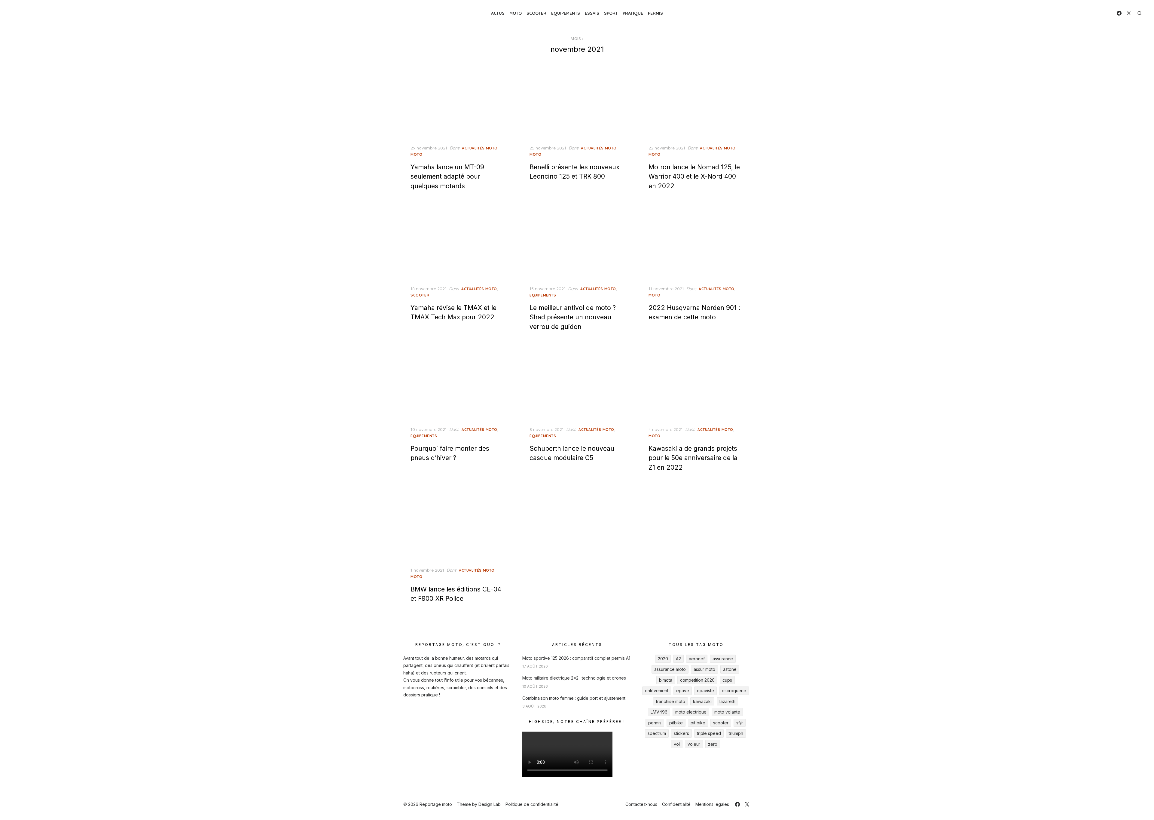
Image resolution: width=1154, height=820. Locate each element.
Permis (655, 13)
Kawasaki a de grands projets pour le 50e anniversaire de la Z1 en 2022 (693, 458)
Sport (611, 13)
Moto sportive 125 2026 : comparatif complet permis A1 (576, 658)
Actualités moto (480, 148)
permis (654, 722)
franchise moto (670, 701)
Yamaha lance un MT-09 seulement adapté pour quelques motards (447, 176)
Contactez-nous (641, 804)
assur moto (704, 669)
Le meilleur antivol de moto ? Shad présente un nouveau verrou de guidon (573, 317)
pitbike (676, 722)
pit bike (698, 722)
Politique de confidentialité (531, 804)
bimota (665, 680)
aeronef (697, 658)
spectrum (657, 733)
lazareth (727, 701)
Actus (498, 13)
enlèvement (656, 690)
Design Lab (489, 804)
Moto (515, 13)
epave (682, 690)
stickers (681, 733)
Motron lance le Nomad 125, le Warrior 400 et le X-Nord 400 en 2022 (694, 176)
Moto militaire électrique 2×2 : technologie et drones (574, 677)
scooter (720, 722)
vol (677, 744)
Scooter (536, 13)
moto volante (727, 711)
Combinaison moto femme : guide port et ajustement (573, 698)
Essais (592, 13)
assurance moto (670, 669)
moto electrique (691, 711)
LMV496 (659, 711)
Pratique (633, 13)
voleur (694, 744)
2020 (663, 658)
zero (712, 744)
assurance (723, 658)
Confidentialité (676, 804)
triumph (736, 733)
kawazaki (702, 701)
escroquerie (734, 690)
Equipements (565, 13)
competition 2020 (697, 680)
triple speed (709, 733)
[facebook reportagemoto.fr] (1119, 13)
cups (727, 680)
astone (730, 669)
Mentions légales (712, 804)
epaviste (705, 690)
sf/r (739, 722)
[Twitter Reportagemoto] (1128, 13)
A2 (678, 658)
